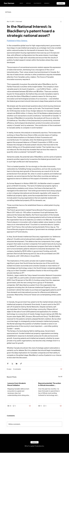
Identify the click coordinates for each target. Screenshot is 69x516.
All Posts (8, 12)
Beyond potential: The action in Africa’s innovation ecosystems (49, 384)
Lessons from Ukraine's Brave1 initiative (16, 384)
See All (60, 376)
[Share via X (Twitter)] (12, 363)
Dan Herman (9, 3)
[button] (34, 442)
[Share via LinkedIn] (16, 363)
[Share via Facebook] (8, 363)
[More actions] (61, 21)
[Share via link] (21, 363)
